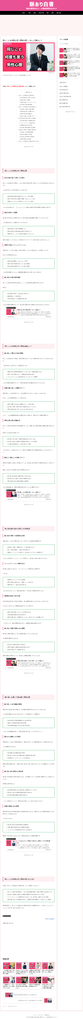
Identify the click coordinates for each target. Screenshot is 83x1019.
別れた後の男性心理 (64, 106)
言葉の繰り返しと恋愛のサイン (28, 111)
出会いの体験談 (63, 86)
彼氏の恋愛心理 (63, 103)
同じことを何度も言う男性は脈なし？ (28, 106)
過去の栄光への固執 (25, 100)
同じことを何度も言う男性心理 (26, 95)
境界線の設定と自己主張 (26, 125)
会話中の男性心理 (64, 93)
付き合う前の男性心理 (65, 96)
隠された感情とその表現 (26, 134)
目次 (27, 92)
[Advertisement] (41, 25)
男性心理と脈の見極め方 (26, 113)
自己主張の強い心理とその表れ (28, 97)
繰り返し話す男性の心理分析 (27, 136)
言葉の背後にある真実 (26, 139)
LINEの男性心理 (63, 89)
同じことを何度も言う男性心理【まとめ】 (29, 141)
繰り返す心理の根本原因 (26, 104)
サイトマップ (40, 1015)
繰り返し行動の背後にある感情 (28, 127)
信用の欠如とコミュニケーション (28, 102)
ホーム (35, 1015)
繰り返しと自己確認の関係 (27, 132)
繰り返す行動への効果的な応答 (28, 120)
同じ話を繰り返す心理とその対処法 (27, 118)
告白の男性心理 (63, 100)
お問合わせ (47, 1015)
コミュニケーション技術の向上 (28, 122)
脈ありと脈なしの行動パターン (28, 116)
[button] (79, 43)
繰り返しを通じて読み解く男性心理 (27, 129)
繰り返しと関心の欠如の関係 (27, 109)
